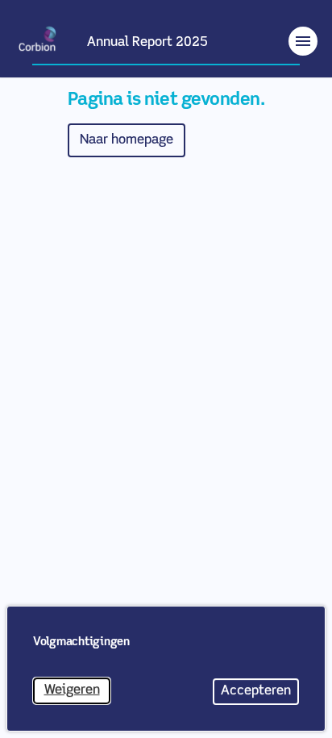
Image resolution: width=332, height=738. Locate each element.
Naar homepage (125, 140)
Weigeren (77, 694)
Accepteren (260, 695)
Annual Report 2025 (147, 42)
